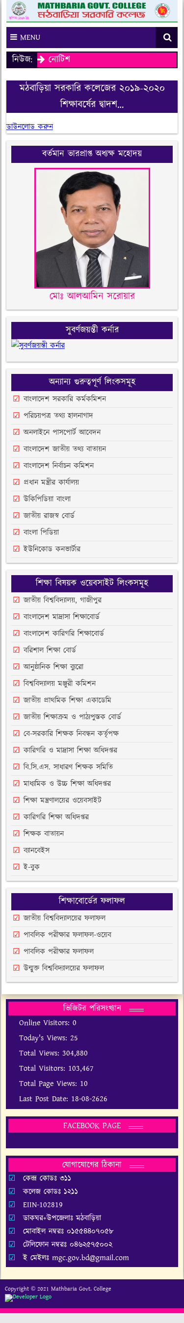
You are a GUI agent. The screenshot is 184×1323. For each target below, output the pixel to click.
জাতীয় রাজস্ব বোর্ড (49, 516)
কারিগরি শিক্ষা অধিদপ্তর (56, 817)
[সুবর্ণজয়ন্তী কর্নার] (38, 350)
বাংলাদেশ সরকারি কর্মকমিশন (65, 399)
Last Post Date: (45, 1099)
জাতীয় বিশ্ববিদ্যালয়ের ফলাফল (64, 918)
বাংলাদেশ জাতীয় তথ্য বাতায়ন (65, 449)
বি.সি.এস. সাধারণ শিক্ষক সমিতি (68, 767)
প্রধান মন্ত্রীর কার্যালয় (51, 482)
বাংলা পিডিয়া (41, 532)
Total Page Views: (49, 1083)
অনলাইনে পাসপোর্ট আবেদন (62, 432)
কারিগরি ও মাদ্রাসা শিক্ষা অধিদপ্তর (70, 750)
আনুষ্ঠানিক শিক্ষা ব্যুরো (53, 667)
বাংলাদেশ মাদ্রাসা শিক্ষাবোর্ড (62, 617)
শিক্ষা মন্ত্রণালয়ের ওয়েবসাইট (63, 800)
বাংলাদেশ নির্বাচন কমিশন (59, 466)
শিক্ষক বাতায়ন (44, 834)
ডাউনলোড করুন (29, 126)
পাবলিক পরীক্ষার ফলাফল (59, 951)
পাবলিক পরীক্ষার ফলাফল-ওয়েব (67, 935)
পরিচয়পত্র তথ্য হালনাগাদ (58, 416)
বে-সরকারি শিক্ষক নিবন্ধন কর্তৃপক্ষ (71, 734)
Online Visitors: (46, 1023)
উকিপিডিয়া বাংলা (47, 499)
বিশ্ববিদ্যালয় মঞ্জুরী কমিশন (60, 683)
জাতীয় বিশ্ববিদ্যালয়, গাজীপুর (63, 600)
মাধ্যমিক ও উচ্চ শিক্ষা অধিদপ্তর (67, 784)
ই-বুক (32, 867)
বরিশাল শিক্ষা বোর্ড (50, 650)
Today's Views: (44, 1038)
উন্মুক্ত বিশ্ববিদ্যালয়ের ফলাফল (64, 968)
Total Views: (40, 1053)
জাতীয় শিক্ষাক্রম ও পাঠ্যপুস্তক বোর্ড (72, 717)
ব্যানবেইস (37, 850)
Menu (28, 37)
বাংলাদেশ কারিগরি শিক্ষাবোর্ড (64, 633)
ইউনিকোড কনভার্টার (52, 549)
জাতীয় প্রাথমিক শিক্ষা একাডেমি (67, 700)
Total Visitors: (43, 1068)
